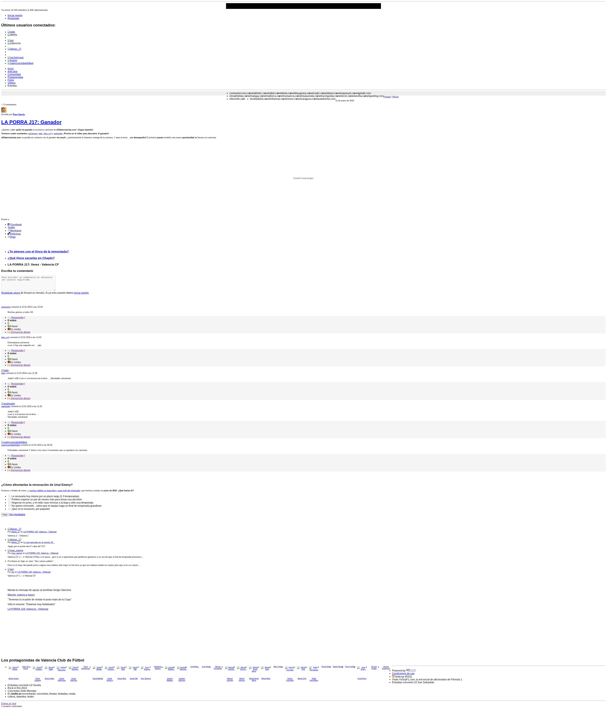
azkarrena (32, 133)
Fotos (11, 80)
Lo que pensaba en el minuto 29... (39, 542)
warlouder (58, 133)
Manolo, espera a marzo (21, 594)
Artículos (12, 71)
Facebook (16, 224)
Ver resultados (17, 514)
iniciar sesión (81, 292)
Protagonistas (15, 77)
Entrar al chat (8, 703)
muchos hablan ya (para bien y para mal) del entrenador (54, 490)
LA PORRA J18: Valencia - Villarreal (40, 532)
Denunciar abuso (20, 332)
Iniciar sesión (15, 15)
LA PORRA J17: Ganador (31, 122)
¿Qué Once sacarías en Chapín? (31, 258)
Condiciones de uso (403, 673)
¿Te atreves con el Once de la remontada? (38, 251)
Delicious (15, 233)
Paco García (19, 114)
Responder (17, 317)
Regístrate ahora (10, 292)
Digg (12, 237)
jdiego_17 (15, 532)
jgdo (40, 133)
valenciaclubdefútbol (10, 445)
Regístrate (13, 18)
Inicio (11, 68)
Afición (395, 97)
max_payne (16, 553)
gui (12, 572)
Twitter (11, 227)
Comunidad (14, 74)
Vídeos (11, 83)
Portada (387, 97)
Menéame (15, 230)
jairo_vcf (47, 133)
